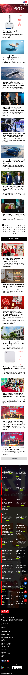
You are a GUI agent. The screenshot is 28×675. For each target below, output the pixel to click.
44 (24, 231)
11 (24, 225)
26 (9, 229)
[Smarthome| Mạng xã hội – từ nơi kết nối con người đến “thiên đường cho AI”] (12, 206)
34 (3, 231)
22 (24, 227)
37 (9, 231)
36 (7, 231)
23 (3, 229)
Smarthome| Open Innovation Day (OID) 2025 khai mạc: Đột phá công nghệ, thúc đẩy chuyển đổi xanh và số (13, 109)
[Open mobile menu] (1, 1)
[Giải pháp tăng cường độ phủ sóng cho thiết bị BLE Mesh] (12, 22)
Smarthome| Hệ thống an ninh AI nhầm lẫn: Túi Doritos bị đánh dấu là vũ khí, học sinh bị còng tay (13, 57)
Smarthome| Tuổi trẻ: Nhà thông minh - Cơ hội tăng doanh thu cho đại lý (14, 448)
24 (5, 229)
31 (20, 229)
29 (16, 229)
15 (9, 227)
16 (11, 227)
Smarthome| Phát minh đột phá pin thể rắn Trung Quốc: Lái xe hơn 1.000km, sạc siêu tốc (14, 161)
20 (20, 227)
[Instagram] (5, 661)
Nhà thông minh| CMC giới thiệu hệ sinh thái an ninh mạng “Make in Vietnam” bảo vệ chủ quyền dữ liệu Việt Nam (14, 135)
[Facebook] (2, 661)
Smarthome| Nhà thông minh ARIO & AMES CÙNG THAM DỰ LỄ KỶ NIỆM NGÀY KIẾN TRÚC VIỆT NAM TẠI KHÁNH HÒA (14, 396)
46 (15, 234)
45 (13, 234)
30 (18, 229)
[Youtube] (8, 661)
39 (14, 231)
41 (18, 231)
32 (22, 229)
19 (18, 227)
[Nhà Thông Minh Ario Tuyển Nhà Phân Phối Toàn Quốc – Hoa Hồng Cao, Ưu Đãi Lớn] (12, 276)
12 (3, 227)
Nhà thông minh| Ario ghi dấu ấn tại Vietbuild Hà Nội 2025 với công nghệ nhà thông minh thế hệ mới (13, 260)
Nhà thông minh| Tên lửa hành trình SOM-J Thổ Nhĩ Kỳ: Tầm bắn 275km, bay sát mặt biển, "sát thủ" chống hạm (13, 83)
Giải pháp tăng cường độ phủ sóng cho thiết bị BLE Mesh (14, 31)
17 (14, 227)
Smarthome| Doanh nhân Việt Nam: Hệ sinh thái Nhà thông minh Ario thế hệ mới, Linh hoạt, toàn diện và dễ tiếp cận (14, 423)
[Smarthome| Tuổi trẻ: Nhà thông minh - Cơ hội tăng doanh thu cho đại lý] (12, 439)
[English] (24, 1)
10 (22, 225)
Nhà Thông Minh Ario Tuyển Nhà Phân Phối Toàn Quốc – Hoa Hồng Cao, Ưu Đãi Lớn (13, 286)
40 (16, 231)
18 (16, 227)
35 (5, 231)
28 (14, 229)
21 (22, 227)
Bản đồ (6, 490)
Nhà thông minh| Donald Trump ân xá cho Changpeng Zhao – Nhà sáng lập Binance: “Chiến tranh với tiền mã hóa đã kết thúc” (13, 189)
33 (24, 229)
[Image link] (5, 611)
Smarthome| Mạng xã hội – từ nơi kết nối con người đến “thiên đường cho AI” (14, 215)
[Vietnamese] (26, 1)
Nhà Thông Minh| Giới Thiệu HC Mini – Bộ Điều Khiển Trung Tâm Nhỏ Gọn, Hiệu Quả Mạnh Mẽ (14, 368)
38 (11, 231)
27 (11, 229)
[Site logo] (14, 1)
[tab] (14, 239)
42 (20, 231)
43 (22, 231)
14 (7, 227)
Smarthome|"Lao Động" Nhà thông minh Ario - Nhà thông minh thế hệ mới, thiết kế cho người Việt (14, 343)
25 (7, 229)
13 (5, 227)
